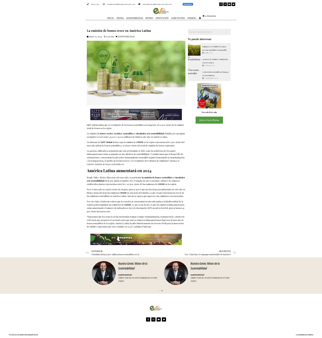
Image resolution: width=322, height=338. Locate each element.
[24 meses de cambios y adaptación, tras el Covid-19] (194, 62)
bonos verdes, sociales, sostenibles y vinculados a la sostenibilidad (132, 133)
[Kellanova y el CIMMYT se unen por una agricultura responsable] (194, 49)
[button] (88, 273)
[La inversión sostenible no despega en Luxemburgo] (194, 74)
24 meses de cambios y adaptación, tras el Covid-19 (215, 61)
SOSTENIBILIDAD (126, 36)
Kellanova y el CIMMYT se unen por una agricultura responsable (214, 48)
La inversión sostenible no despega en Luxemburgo (215, 73)
